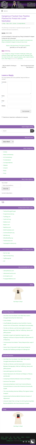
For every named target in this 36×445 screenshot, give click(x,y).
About (6, 437)
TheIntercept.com (8, 240)
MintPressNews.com (8, 230)
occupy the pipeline (18, 57)
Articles (5, 152)
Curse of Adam (7, 320)
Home (2, 437)
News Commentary (8, 154)
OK (31, 130)
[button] (32, 441)
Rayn (4, 23)
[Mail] (23, 442)
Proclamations (7, 160)
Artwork (5, 168)
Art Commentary (7, 157)
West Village (8, 58)
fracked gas (22, 53)
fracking (28, 53)
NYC (12, 57)
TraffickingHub (7, 258)
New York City (7, 57)
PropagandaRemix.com (9, 278)
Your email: (4, 182)
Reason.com (6, 224)
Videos (22, 437)
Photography (4, 438)
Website (3, 105)
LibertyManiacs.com (8, 270)
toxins (3, 58)
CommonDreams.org (8, 232)
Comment (3, 82)
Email (3, 101)
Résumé (10, 438)
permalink (20, 58)
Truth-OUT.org (7, 219)
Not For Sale (6, 253)
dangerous (7, 53)
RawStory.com (7, 227)
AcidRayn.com (9, 440)
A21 (4, 261)
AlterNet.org (6, 235)
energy (12, 53)
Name (3, 96)
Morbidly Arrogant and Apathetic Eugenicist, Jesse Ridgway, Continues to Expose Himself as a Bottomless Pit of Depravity (18, 337)
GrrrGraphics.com (7, 276)
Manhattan (27, 55)
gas (31, 53)
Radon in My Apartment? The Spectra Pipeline (18, 45)
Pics (14, 437)
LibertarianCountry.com (9, 273)
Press (4, 173)
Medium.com (6, 222)
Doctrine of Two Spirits (9, 381)
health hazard (13, 55)
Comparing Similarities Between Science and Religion (17, 379)
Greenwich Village (6, 55)
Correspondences (21, 23)
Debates (5, 165)
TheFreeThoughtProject (9, 211)
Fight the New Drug (8, 255)
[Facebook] (26, 442)
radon (24, 57)
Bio (10, 437)
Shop (19, 438)
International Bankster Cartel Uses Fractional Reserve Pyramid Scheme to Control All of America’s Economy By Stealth (17, 386)
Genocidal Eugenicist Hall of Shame (12, 371)
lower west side (20, 55)
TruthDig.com (6, 216)
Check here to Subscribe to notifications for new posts (15, 117)
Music (4, 170)
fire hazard (17, 53)
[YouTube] (28, 442)
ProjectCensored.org (8, 214)
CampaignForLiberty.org (9, 243)
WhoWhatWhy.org (8, 238)
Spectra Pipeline (30, 57)
